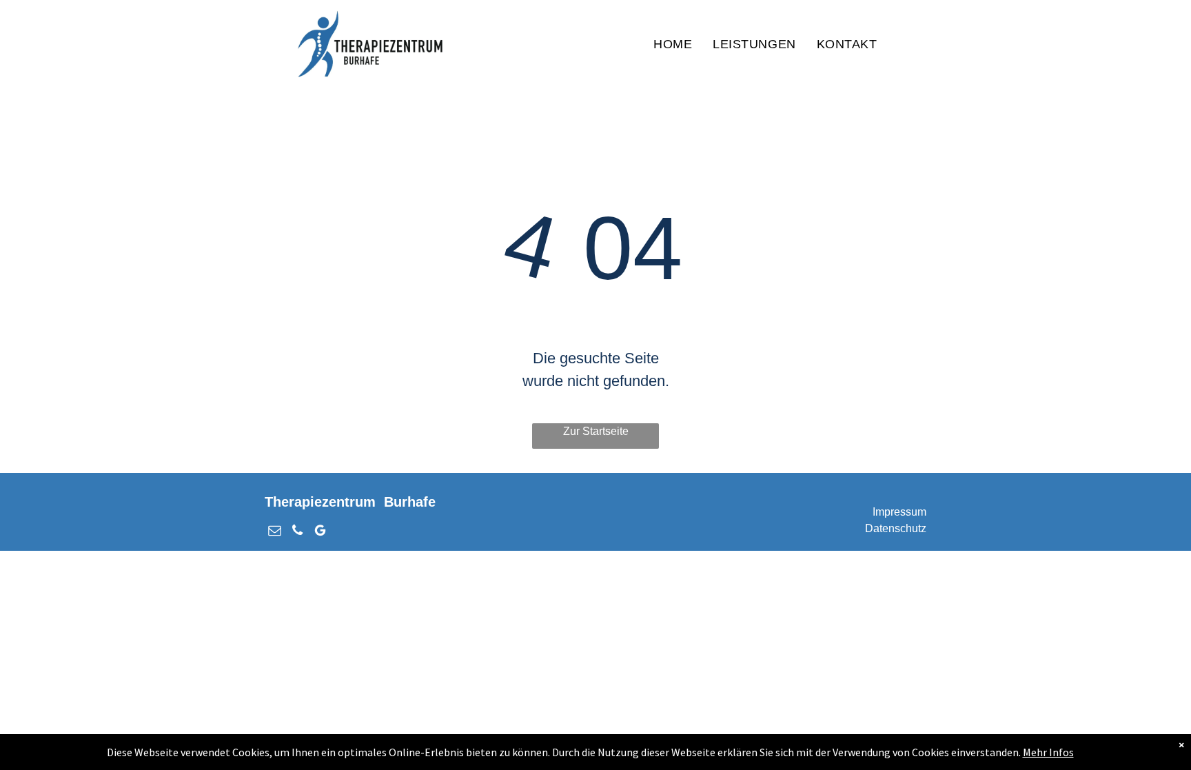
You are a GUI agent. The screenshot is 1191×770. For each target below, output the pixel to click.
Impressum (899, 512)
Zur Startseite (596, 431)
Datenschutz (895, 528)
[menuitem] (672, 44)
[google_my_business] (320, 532)
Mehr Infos (1048, 752)
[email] (275, 532)
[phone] (297, 532)
